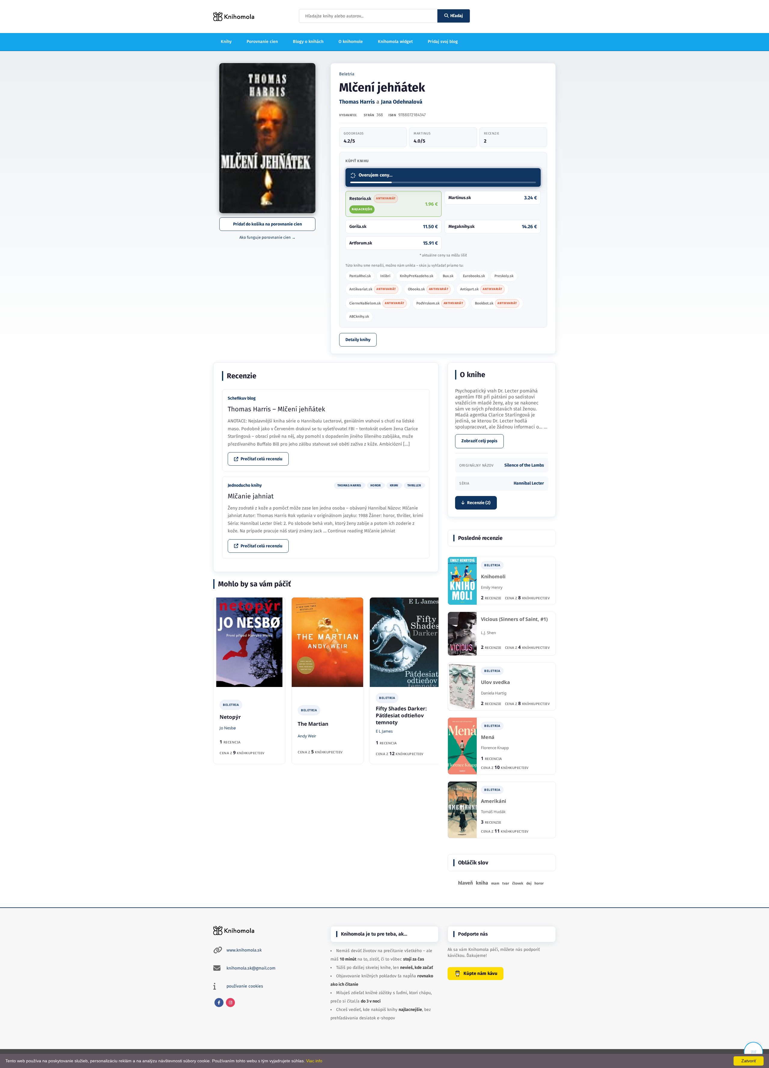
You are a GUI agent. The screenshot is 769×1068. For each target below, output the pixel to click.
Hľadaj (456, 15)
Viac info (314, 1060)
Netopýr (230, 716)
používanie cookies (244, 986)
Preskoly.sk (503, 276)
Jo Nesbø (228, 728)
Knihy (226, 41)
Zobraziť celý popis (479, 440)
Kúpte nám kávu (480, 973)
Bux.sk (448, 276)
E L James (384, 731)
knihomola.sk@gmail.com (250, 968)
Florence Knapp (495, 747)
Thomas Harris (357, 101)
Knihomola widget (395, 41)
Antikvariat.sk (372, 289)
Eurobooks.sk (474, 276)
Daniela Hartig (493, 693)
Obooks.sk (428, 289)
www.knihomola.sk (244, 950)
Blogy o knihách (308, 41)
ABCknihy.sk (359, 316)
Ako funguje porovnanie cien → (267, 237)
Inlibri (385, 276)
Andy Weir (307, 736)
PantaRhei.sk (360, 276)
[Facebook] (218, 1002)
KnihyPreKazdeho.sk (416, 276)
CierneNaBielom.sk (376, 303)
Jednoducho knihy (245, 485)
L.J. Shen (488, 632)
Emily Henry (492, 587)
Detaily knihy (357, 339)
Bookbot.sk (496, 303)
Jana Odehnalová (401, 101)
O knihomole (351, 41)
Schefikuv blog (242, 398)
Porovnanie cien (262, 41)
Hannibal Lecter (529, 483)
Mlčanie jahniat (251, 496)
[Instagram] (230, 1002)
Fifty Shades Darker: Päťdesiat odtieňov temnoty (401, 715)
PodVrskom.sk (439, 303)
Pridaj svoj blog (443, 41)
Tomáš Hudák (493, 811)
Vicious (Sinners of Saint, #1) (514, 619)
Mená (487, 737)
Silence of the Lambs (524, 465)
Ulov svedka (495, 682)
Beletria (346, 74)
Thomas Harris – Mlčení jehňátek (276, 409)
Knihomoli (493, 576)
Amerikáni (493, 801)
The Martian (313, 723)
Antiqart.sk (481, 289)
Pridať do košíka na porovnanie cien (267, 224)
